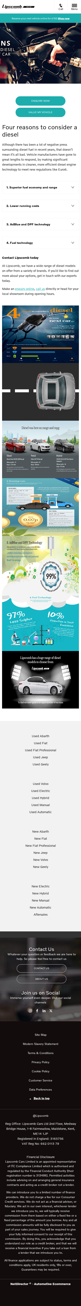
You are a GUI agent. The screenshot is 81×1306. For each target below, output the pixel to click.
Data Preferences (40, 1089)
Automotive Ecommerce (52, 1284)
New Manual (40, 900)
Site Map (41, 1034)
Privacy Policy (40, 1062)
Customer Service (40, 1080)
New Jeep (40, 852)
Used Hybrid (40, 798)
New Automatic (40, 907)
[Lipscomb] (18, 7)
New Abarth (40, 831)
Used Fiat (40, 743)
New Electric (41, 886)
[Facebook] (37, 1010)
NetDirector (19, 1284)
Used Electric (40, 791)
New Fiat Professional (40, 845)
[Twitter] (51, 1010)
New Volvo (40, 859)
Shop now (64, 18)
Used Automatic (40, 812)
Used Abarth (40, 736)
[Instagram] (30, 1010)
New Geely (40, 867)
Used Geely (41, 764)
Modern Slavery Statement (40, 1044)
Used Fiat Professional (40, 750)
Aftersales (41, 914)
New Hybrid (40, 893)
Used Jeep (40, 757)
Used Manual (40, 805)
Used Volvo (40, 784)
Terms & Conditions (41, 1053)
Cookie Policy (40, 1071)
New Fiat (40, 838)
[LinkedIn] (44, 1010)
